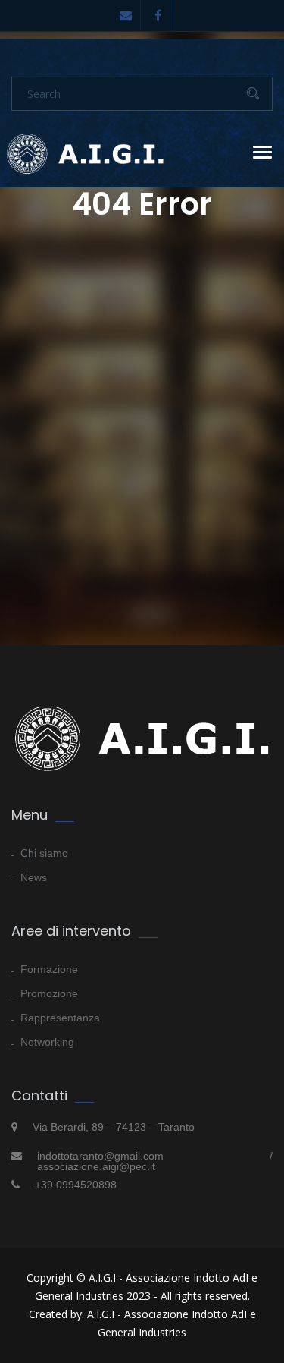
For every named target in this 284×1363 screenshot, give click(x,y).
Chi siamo (44, 853)
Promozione (49, 993)
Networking (47, 1042)
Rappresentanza (60, 1018)
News (33, 877)
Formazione (49, 969)
